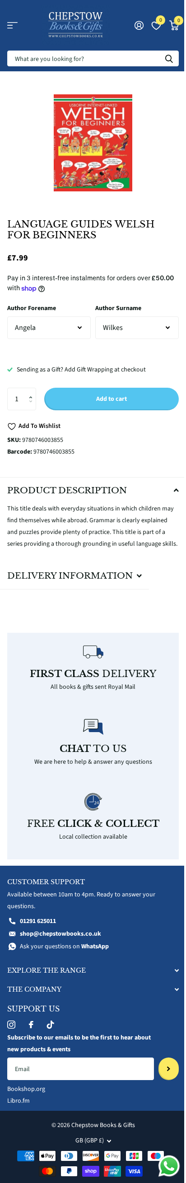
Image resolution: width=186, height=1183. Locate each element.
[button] (33, 391)
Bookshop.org (26, 1095)
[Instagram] (11, 1031)
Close (89, 977)
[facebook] (31, 1031)
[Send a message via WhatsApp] (162, 1166)
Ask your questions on (64, 953)
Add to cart (111, 399)
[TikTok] (50, 1031)
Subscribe (162, 1075)
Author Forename (31, 308)
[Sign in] (139, 25)
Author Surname (118, 308)
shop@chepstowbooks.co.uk (60, 940)
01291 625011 (38, 927)
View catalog (12, 25)
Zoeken (169, 58)
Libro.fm (18, 1107)
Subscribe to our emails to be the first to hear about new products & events (70, 1050)
